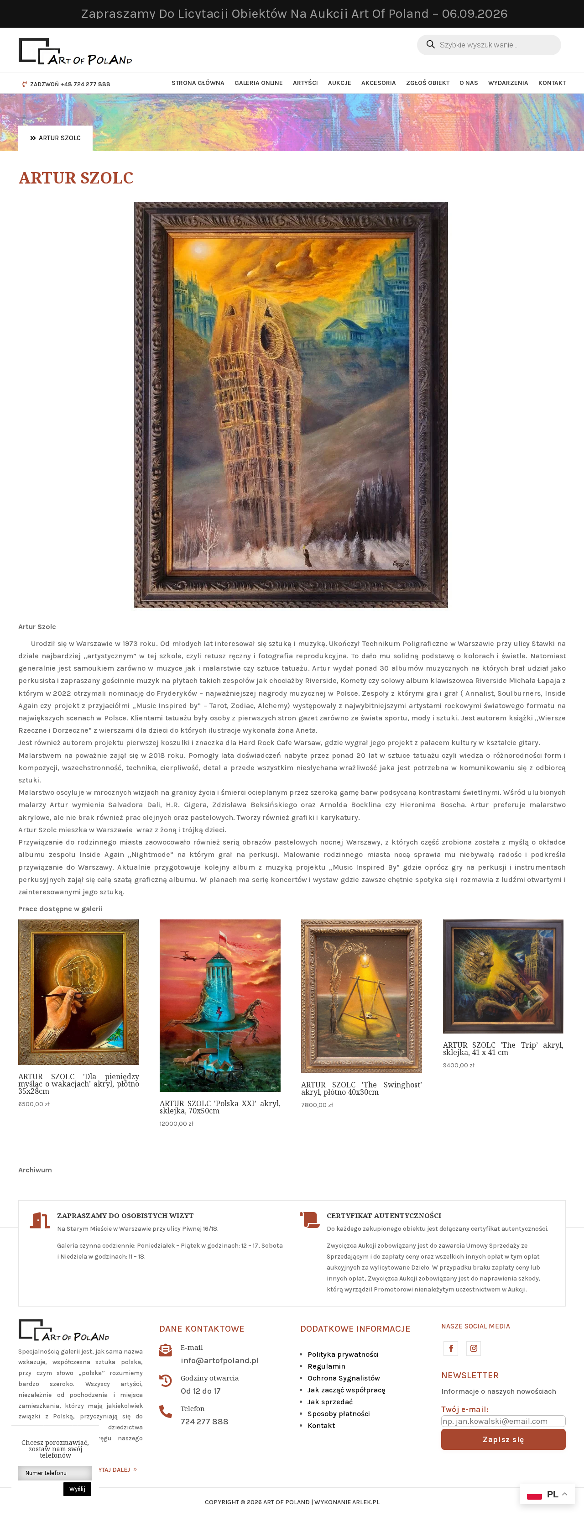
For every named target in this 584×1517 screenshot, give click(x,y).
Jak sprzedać (330, 1401)
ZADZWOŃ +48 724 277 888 (70, 84)
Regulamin (326, 1366)
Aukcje (339, 83)
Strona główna (198, 83)
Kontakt (552, 83)
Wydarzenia (508, 83)
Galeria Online (259, 83)
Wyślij (77, 1489)
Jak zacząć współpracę (346, 1390)
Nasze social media (475, 1326)
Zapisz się (503, 1439)
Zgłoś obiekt (427, 83)
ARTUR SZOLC (60, 138)
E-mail (192, 1347)
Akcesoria (378, 83)
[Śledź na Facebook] (450, 1348)
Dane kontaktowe (202, 1328)
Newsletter (470, 1375)
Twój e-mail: (465, 1409)
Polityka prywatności (343, 1354)
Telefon (193, 1408)
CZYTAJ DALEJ (110, 1470)
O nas (468, 83)
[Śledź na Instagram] (473, 1348)
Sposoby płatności (339, 1413)
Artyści (305, 83)
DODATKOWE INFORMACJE (355, 1328)
